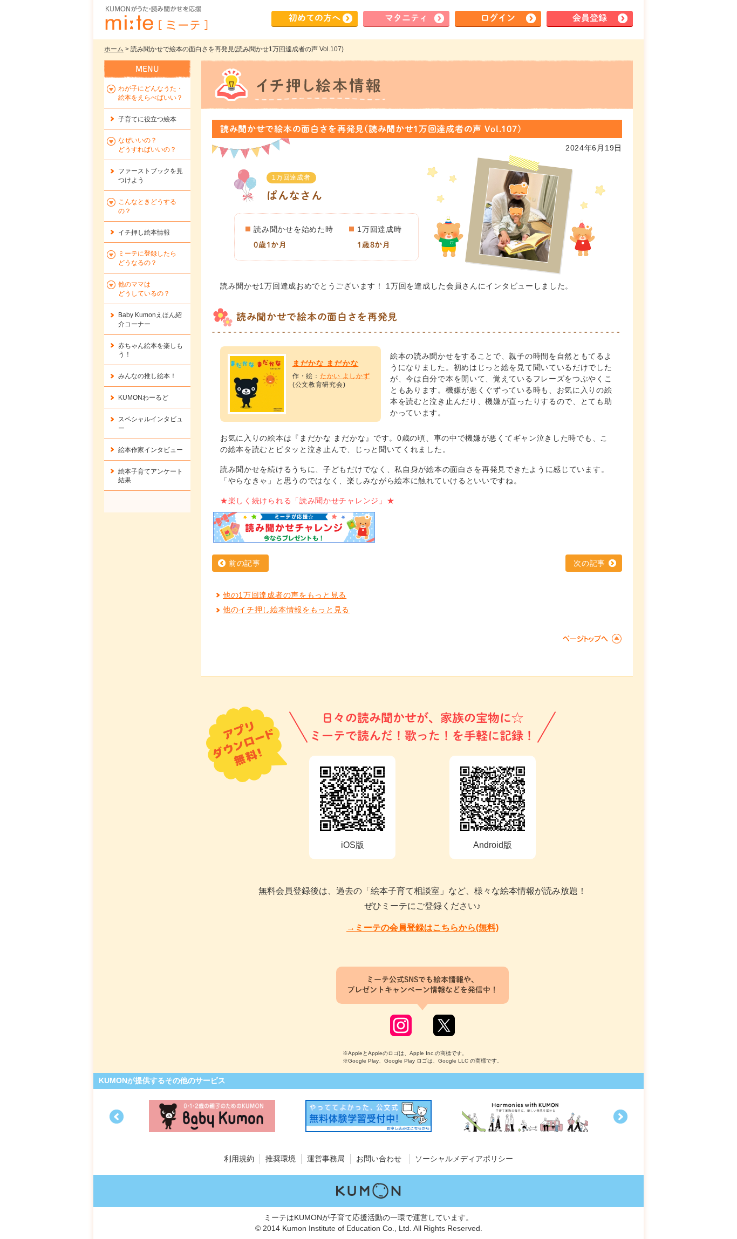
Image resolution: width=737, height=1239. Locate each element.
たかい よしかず (345, 376)
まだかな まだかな (325, 363)
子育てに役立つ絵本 (147, 119)
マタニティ (406, 17)
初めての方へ (314, 17)
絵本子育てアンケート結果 (150, 476)
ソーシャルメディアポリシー (464, 1158)
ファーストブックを (150, 175)
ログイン (498, 17)
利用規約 (239, 1158)
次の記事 (589, 563)
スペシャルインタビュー (150, 423)
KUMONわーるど (143, 397)
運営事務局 (326, 1158)
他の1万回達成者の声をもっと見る (284, 595)
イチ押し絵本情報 (144, 232)
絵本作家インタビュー (150, 450)
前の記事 (245, 563)
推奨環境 (280, 1158)
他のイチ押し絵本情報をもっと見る (286, 609)
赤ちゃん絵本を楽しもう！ (150, 350)
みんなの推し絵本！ (147, 376)
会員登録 (589, 17)
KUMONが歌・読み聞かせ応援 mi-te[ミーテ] (156, 18)
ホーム (114, 49)
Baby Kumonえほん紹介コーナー (150, 319)
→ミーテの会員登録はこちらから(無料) (422, 927)
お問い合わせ (378, 1158)
